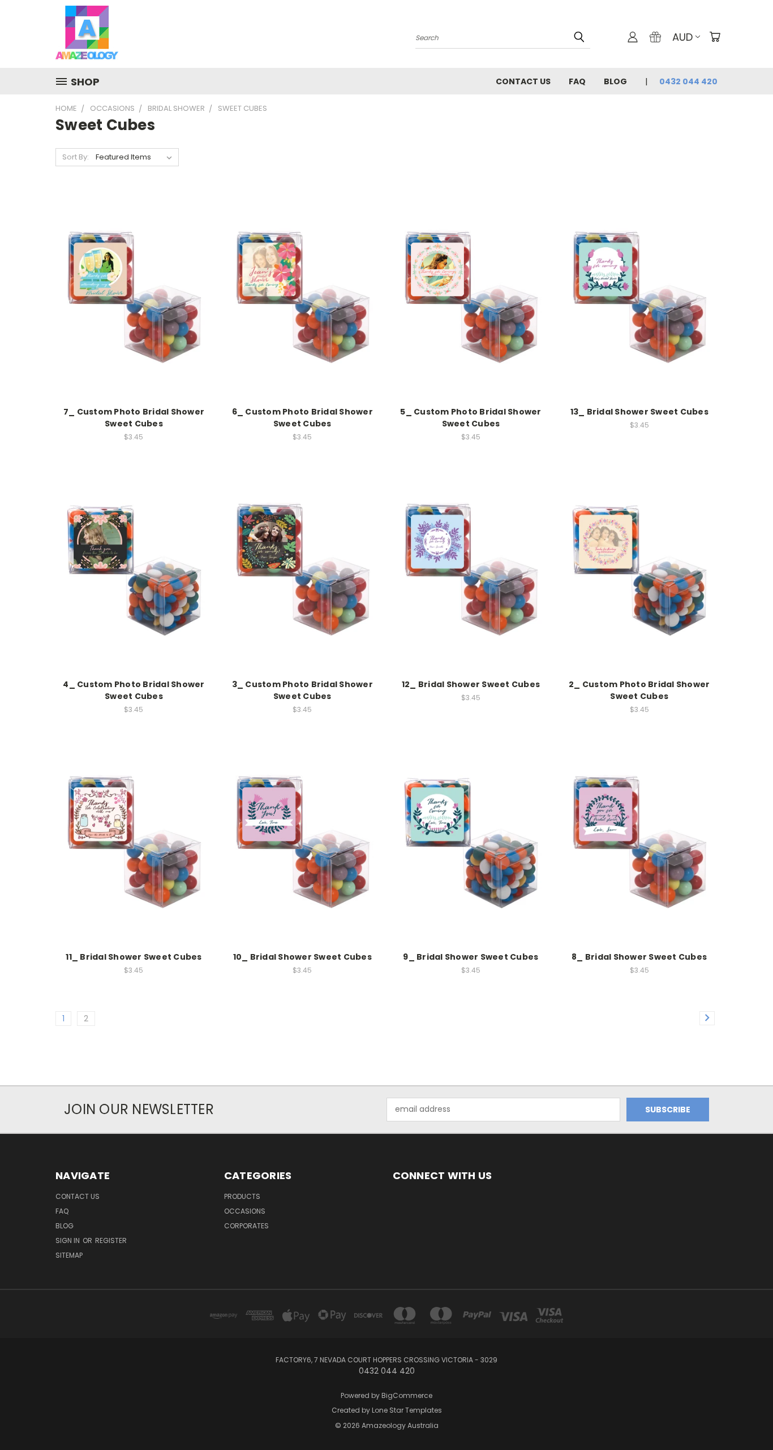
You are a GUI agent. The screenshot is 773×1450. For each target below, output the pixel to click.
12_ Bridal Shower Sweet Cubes (471, 684)
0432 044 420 (688, 81)
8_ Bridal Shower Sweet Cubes (639, 957)
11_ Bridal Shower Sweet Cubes (133, 957)
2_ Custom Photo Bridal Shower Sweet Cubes (639, 690)
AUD (682, 37)
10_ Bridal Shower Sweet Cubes (302, 957)
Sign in (68, 1240)
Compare (130, 285)
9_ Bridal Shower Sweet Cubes (470, 957)
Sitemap (69, 1255)
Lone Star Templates (407, 1410)
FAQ (577, 81)
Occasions (244, 1211)
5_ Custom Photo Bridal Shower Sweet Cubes (470, 417)
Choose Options (134, 306)
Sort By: (75, 157)
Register (111, 1240)
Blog (615, 81)
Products (242, 1196)
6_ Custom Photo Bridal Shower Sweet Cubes (302, 417)
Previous (743, 1415)
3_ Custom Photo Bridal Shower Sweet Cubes (302, 690)
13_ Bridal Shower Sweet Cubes (639, 411)
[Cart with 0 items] (714, 36)
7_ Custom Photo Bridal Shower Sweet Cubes (133, 417)
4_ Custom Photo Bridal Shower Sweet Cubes (133, 690)
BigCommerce (406, 1395)
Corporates (246, 1226)
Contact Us (523, 81)
